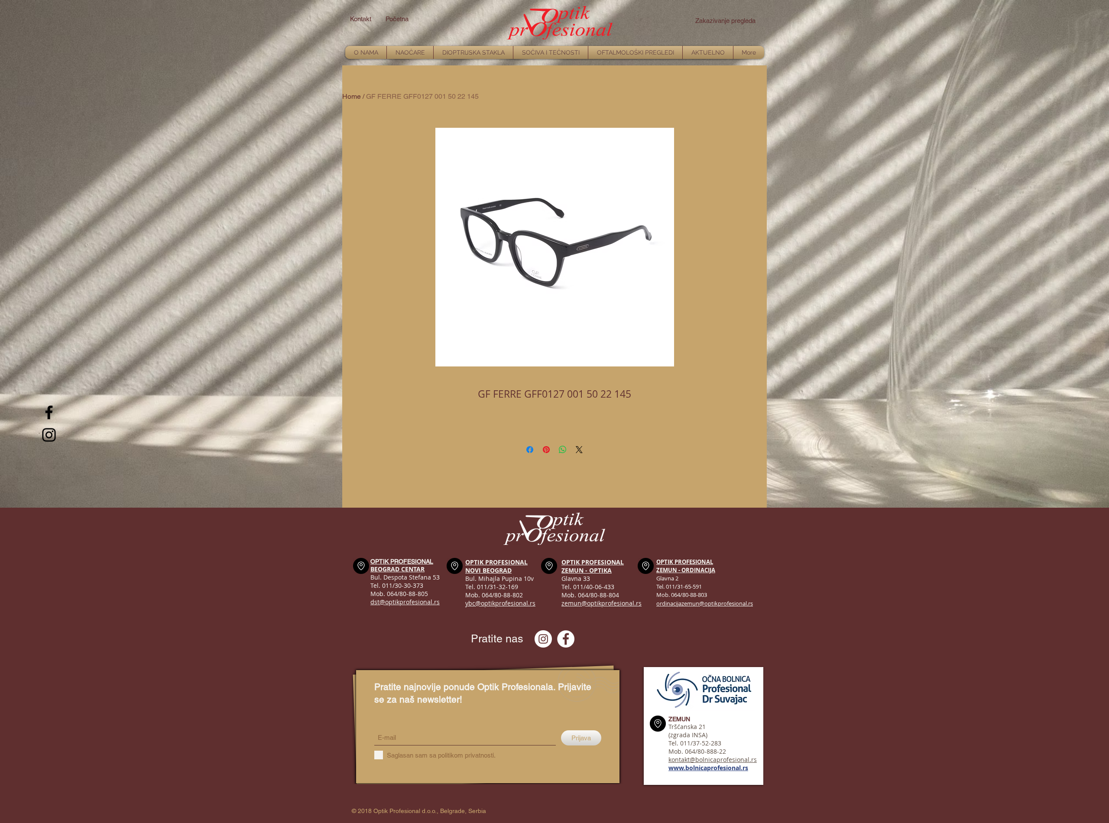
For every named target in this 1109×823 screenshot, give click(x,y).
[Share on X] (579, 449)
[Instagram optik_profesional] (543, 639)
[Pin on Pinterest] (546, 449)
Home (351, 96)
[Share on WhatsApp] (563, 449)
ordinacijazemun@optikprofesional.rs (704, 603)
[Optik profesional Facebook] (565, 639)
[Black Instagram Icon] (49, 435)
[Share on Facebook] (530, 449)
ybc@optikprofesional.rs (500, 603)
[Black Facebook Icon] (49, 412)
